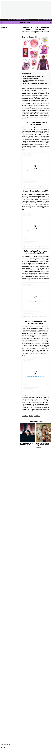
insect (31, 415)
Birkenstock (36, 103)
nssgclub (37, 415)
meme (44, 112)
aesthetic (24, 415)
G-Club (3, 742)
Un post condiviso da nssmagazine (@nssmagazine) (35, 391)
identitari (34, 110)
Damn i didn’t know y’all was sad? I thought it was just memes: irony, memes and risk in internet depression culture (35, 342)
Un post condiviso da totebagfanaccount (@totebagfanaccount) (36, 186)
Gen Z (29, 335)
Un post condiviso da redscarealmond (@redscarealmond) (35, 246)
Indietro (4, 27)
